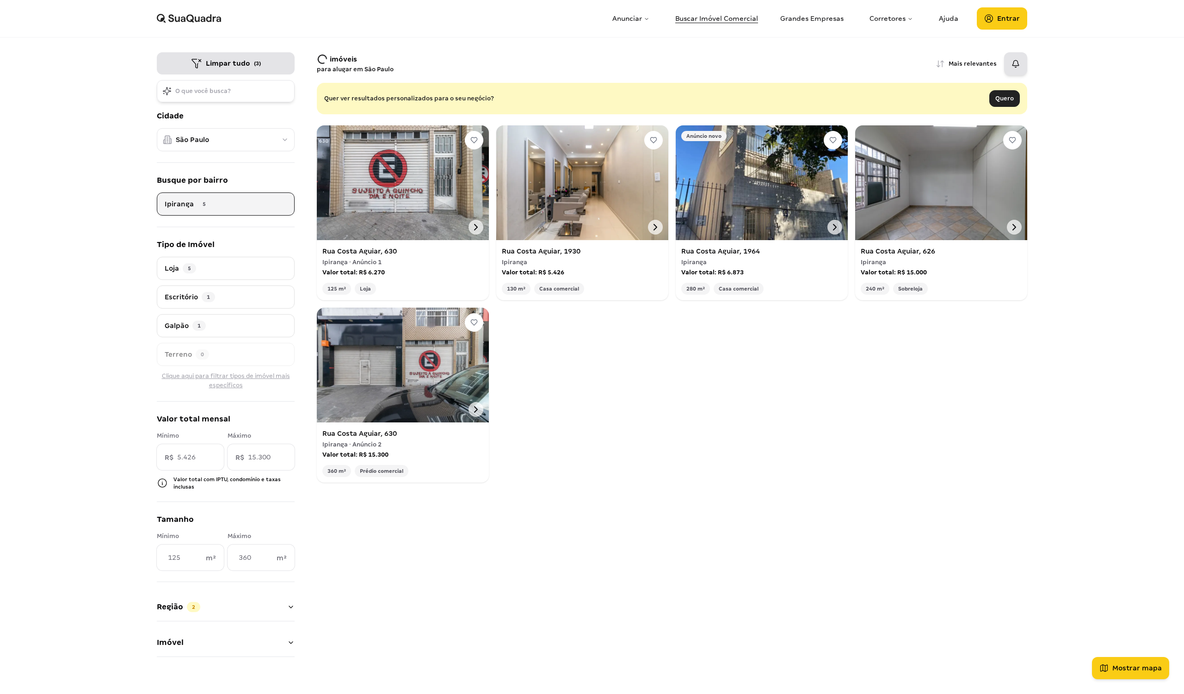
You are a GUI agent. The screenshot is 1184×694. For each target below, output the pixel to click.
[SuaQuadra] (381, 18)
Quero (1004, 98)
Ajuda (948, 18)
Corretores (888, 18)
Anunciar (627, 18)
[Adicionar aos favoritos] (474, 140)
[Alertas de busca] (1015, 63)
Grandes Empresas (812, 18)
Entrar (1008, 18)
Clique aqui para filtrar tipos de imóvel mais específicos (226, 380)
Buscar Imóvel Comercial (716, 18)
